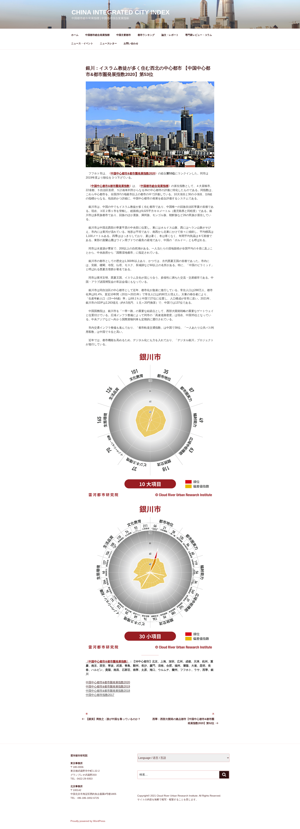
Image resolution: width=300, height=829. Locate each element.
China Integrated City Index (121, 12)
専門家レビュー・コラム (198, 35)
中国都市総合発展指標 (97, 35)
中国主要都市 (123, 35)
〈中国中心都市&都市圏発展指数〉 (108, 661)
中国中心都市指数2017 (100, 694)
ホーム (74, 35)
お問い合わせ (131, 43)
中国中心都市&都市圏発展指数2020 (133, 173)
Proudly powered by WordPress (87, 821)
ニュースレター (108, 43)
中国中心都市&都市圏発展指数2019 (108, 686)
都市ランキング (146, 35)
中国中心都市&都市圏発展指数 (110, 185)
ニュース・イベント (82, 43)
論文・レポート (169, 35)
